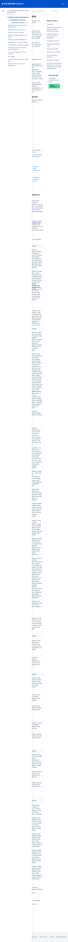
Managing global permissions (37, 155)
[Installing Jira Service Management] (48, 11)
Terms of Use (43, 937)
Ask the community (53, 86)
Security (51, 937)
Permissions (50, 24)
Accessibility (11, 56)
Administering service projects (16, 29)
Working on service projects (16, 32)
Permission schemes (52, 49)
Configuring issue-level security (36, 179)
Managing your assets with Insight (18, 42)
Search (62, 4)
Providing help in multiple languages (18, 45)
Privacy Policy (33, 937)
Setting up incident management (17, 39)
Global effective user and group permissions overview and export (54, 29)
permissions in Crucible (53, 52)
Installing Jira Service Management (18, 17)
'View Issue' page (35, 325)
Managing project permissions (36, 168)
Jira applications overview (18, 20)
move (39, 448)
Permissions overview (18, 22)
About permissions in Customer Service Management (53, 35)
